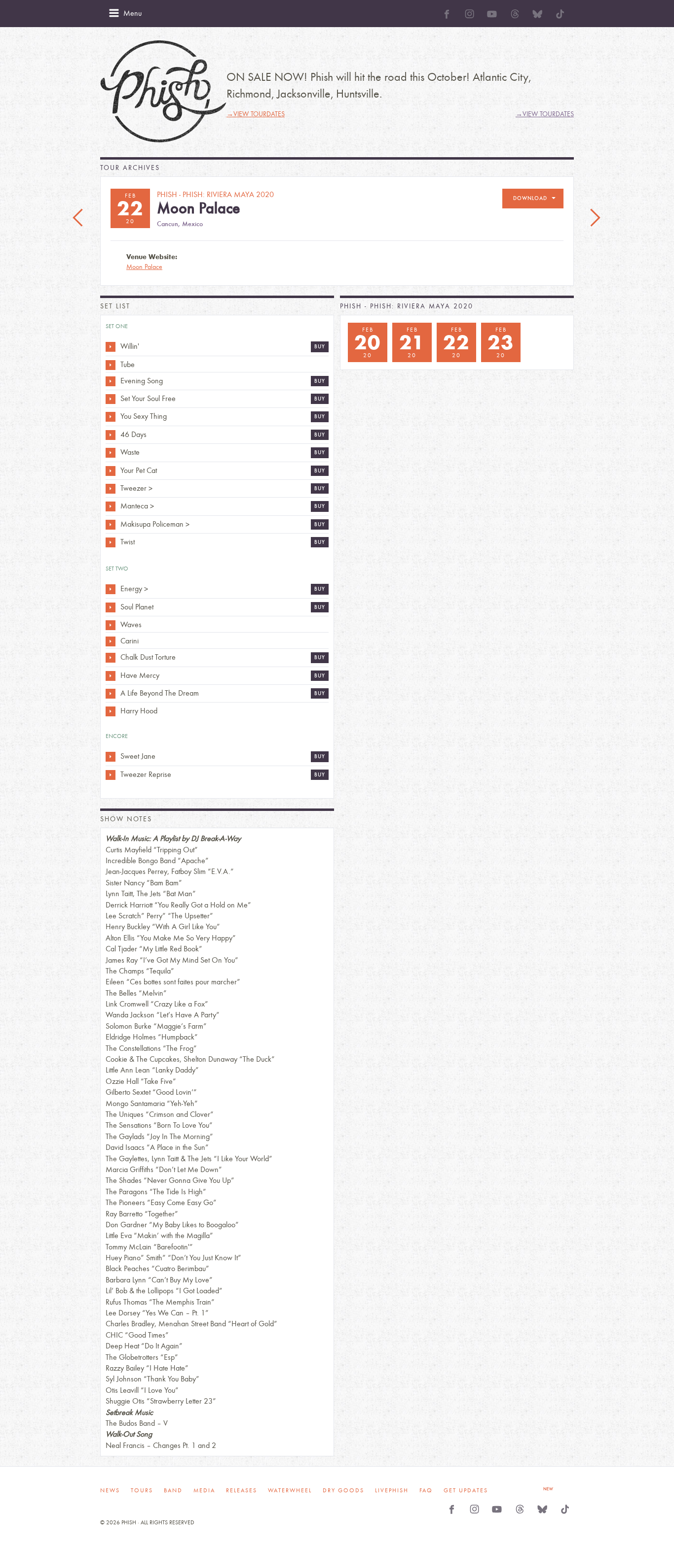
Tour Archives (130, 168)
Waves (131, 624)
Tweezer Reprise (145, 774)
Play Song (110, 347)
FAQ (426, 1490)
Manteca (134, 505)
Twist (127, 541)
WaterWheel (290, 1490)
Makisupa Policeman (152, 524)
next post (595, 218)
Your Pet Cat (138, 470)
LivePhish (392, 1490)
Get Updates (466, 1490)
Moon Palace (144, 267)
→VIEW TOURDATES (255, 114)
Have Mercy (139, 675)
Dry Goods (343, 1490)
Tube (127, 364)
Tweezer (133, 488)
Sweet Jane (137, 756)
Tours (142, 1490)
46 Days (133, 434)
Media (204, 1490)
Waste (130, 452)
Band (173, 1490)
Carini (129, 640)
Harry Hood (138, 710)
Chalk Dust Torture (148, 657)
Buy (319, 346)
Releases (241, 1490)
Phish (163, 91)
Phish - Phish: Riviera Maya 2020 (406, 306)
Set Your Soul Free (148, 398)
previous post (79, 218)
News (110, 1490)
